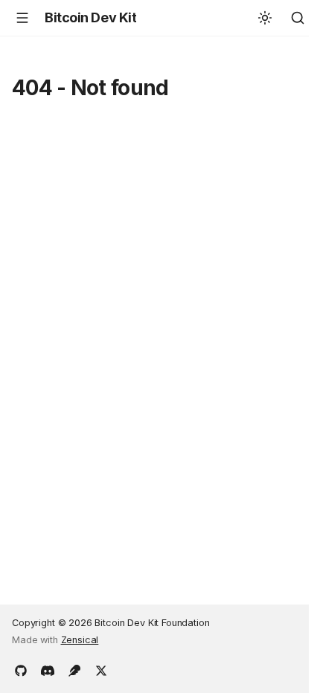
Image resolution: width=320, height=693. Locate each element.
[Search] (297, 17)
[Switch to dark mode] (265, 17)
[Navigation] (22, 17)
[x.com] (101, 669)
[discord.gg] (48, 669)
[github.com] (21, 669)
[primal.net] (74, 669)
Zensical (80, 639)
